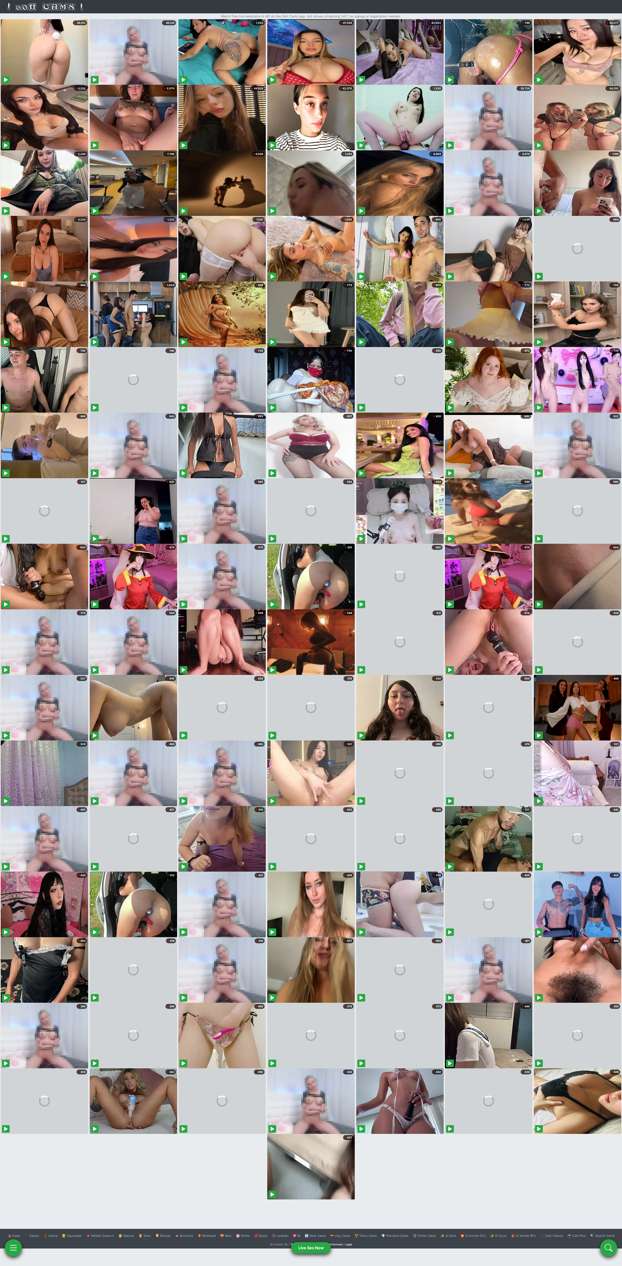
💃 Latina (50, 1236)
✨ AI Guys (498, 1236)
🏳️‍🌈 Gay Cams (340, 1236)
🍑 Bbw (226, 1236)
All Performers (334, 1244)
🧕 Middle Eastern (100, 1236)
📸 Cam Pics (576, 1236)
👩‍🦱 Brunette (184, 1236)
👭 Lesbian (280, 1236)
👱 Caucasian (72, 1236)
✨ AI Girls (448, 1236)
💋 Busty (261, 1236)
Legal (348, 1244)
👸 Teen (144, 1236)
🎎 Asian (13, 1236)
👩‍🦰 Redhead (207, 1236)
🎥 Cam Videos (551, 1236)
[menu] (13, 1247)
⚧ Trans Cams (365, 1236)
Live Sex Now (311, 1247)
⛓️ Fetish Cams (424, 1236)
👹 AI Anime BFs (523, 1236)
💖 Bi (296, 1236)
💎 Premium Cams (394, 1236)
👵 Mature (126, 1236)
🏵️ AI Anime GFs (473, 1236)
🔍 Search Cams (602, 1236)
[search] (608, 1247)
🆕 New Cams (315, 1236)
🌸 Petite (243, 1236)
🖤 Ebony (32, 1236)
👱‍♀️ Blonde (163, 1236)
